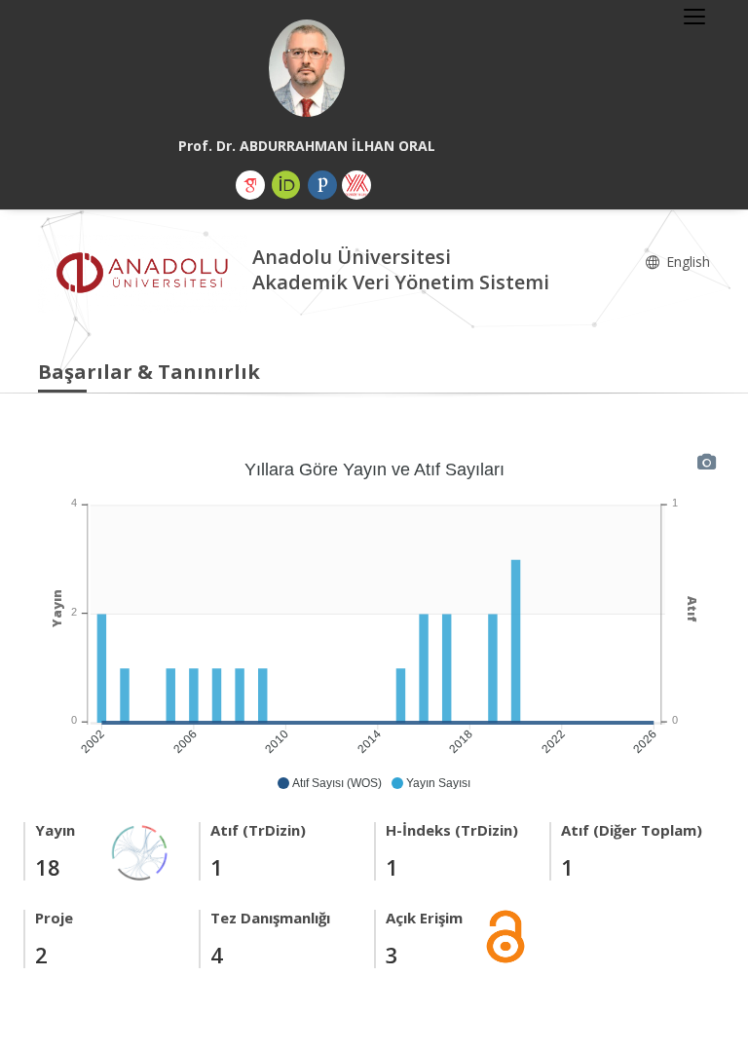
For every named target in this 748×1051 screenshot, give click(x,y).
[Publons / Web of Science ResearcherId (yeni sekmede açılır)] (322, 185)
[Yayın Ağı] (140, 851)
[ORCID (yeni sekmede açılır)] (286, 185)
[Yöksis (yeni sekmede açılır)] (356, 185)
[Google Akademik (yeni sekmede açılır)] (250, 185)
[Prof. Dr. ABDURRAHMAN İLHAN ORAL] (307, 68)
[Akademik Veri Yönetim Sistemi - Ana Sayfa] (145, 272)
